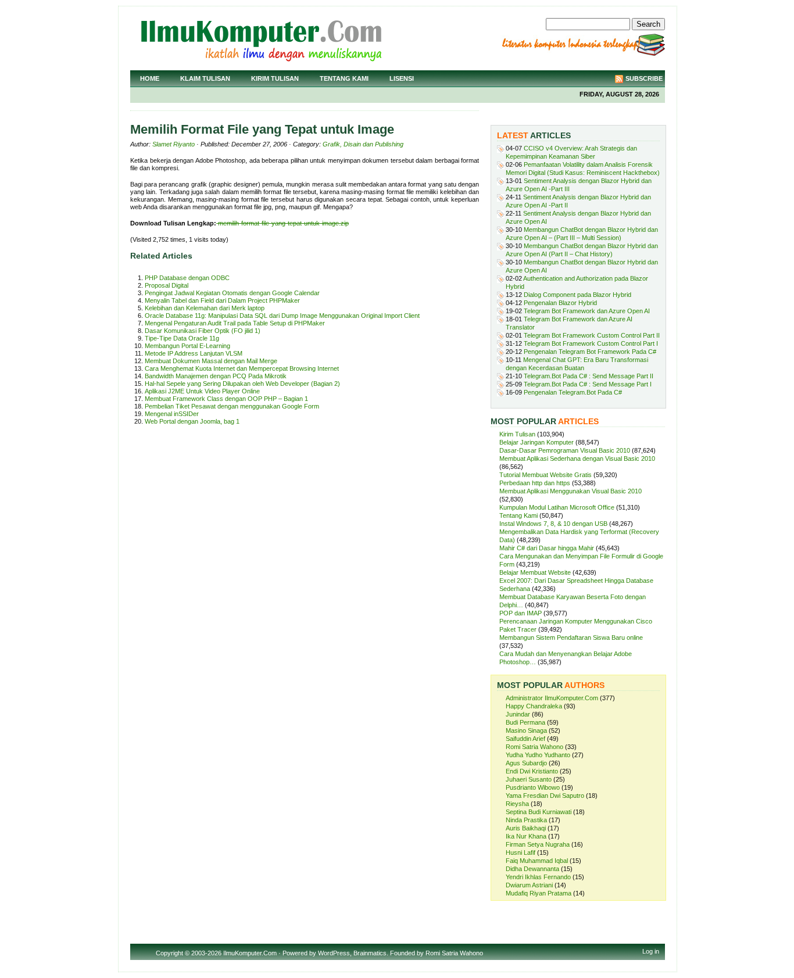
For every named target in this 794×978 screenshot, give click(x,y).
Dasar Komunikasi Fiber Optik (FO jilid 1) (202, 330)
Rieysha (517, 803)
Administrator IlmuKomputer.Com (552, 697)
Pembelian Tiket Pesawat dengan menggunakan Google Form (232, 406)
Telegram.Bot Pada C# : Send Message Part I (588, 384)
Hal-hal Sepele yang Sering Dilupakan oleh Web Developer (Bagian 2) (242, 383)
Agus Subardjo (526, 763)
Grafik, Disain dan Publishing (363, 144)
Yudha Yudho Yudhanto (538, 754)
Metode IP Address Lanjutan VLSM (193, 353)
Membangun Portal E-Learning (187, 345)
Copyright (169, 953)
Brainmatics (370, 953)
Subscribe (644, 78)
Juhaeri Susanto (529, 779)
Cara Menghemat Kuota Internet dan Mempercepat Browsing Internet (242, 368)
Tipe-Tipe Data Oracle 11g (182, 338)
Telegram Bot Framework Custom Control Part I (591, 343)
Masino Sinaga (526, 730)
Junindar (518, 714)
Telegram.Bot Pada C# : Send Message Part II (588, 375)
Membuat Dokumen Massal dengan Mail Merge (211, 360)
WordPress (334, 953)
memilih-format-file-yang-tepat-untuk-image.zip (282, 223)
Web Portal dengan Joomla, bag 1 (192, 421)
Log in (650, 951)
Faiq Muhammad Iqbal (537, 860)
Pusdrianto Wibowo (533, 787)
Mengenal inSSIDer (172, 413)
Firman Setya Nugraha (538, 844)
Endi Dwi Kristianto (532, 771)
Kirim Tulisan (275, 78)
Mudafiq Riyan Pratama (538, 893)
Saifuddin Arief (525, 738)
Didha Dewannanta (532, 868)
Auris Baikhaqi (526, 828)
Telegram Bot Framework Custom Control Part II (592, 335)
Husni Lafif (520, 852)
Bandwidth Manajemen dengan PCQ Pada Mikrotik (216, 375)
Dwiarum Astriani (529, 885)
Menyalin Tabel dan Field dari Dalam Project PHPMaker (222, 300)
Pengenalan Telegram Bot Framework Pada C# (590, 351)
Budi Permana (525, 722)
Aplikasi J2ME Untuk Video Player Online (202, 391)
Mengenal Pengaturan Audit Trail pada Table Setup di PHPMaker (235, 323)
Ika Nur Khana (526, 836)
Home (149, 78)
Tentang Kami (344, 78)
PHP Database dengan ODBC (187, 277)
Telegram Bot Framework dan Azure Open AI (587, 310)
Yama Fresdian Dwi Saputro (545, 795)
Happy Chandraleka (534, 706)
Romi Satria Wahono (534, 746)
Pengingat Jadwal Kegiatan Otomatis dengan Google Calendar (232, 292)
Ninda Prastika (526, 819)
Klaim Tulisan (205, 78)
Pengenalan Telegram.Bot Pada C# (573, 392)
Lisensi (401, 78)
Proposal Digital (166, 285)
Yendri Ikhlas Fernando (538, 876)
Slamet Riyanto (173, 144)
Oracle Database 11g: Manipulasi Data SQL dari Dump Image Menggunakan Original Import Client (282, 315)
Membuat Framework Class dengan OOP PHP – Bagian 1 (226, 398)
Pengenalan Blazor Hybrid (560, 302)
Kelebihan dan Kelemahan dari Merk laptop (204, 307)
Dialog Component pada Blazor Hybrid (577, 294)
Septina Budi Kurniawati (538, 811)
